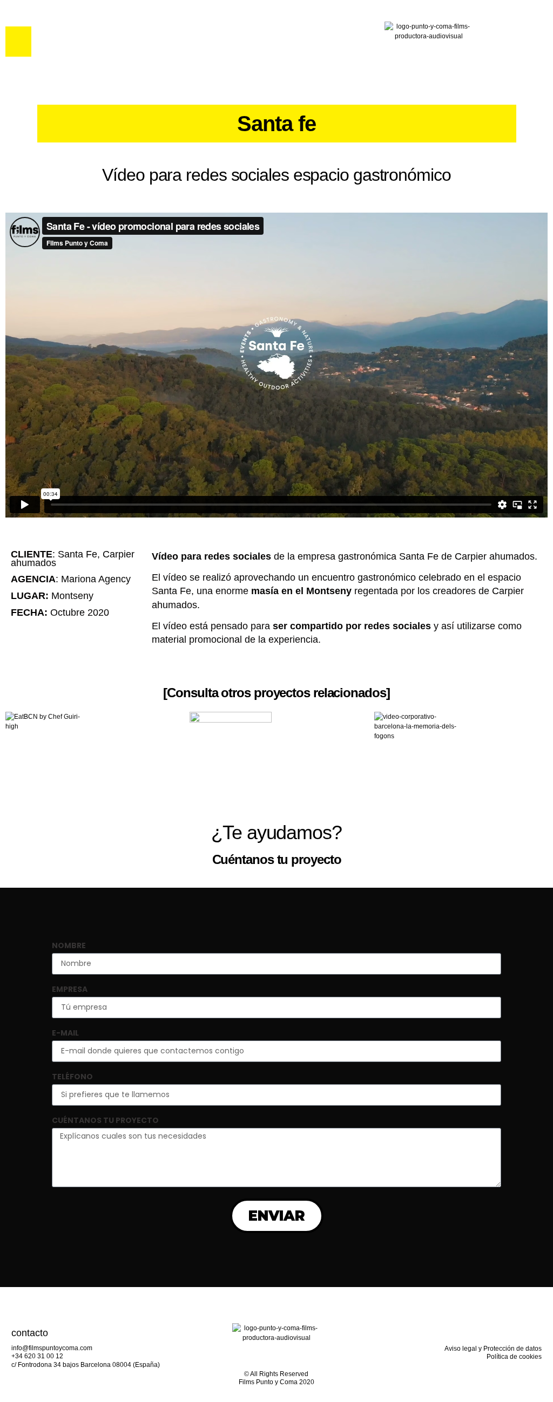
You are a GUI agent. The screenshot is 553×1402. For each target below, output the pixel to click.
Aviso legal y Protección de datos (493, 1348)
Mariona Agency (96, 579)
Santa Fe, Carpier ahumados (72, 558)
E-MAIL (65, 1033)
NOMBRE (69, 946)
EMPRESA (69, 990)
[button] (18, 41)
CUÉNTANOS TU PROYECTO (105, 1121)
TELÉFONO (72, 1077)
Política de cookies (514, 1356)
